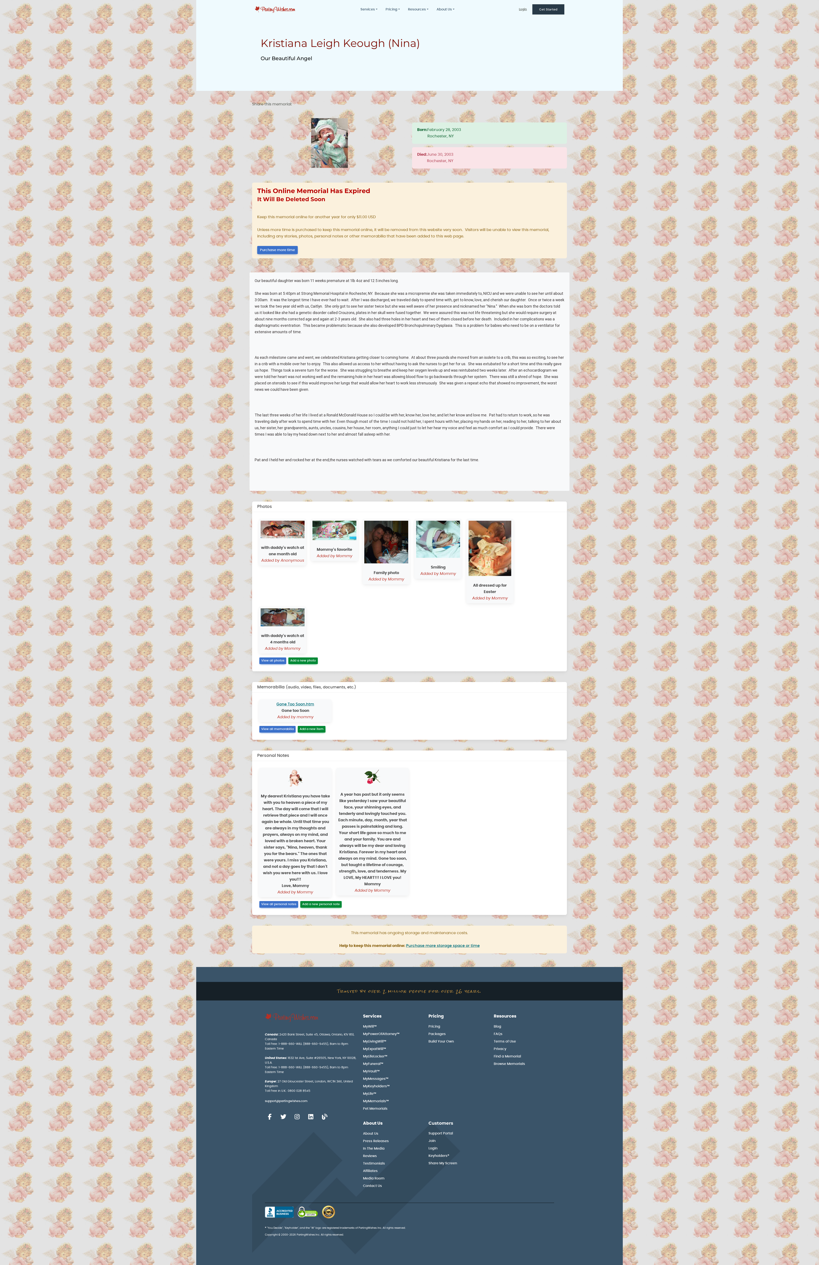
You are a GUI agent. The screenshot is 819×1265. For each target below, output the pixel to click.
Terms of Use (505, 1041)
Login (523, 9)
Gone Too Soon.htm (295, 704)
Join (432, 1141)
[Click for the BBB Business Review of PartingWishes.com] (279, 1212)
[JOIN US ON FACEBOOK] (269, 1117)
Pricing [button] (391, 9)
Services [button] (367, 9)
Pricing (436, 1016)
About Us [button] (444, 9)
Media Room (374, 1178)
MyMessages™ (375, 1078)
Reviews (370, 1156)
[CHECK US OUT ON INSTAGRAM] (297, 1117)
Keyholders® (438, 1155)
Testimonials (374, 1163)
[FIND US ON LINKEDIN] (310, 1117)
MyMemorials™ (376, 1101)
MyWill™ (370, 1026)
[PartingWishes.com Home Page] (275, 9)
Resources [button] (417, 9)
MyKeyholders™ (376, 1086)
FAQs (498, 1034)
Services (372, 1016)
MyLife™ (369, 1093)
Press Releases (376, 1141)
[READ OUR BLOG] (324, 1117)
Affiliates (370, 1171)
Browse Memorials (509, 1064)
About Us (373, 1123)
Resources (505, 1016)
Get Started (548, 9)
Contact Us (372, 1186)
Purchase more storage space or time (443, 946)
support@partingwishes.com (286, 1101)
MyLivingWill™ (374, 1041)
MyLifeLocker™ (375, 1056)
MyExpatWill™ (374, 1049)
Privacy (500, 1049)
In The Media (374, 1148)
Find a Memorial (507, 1056)
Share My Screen (442, 1163)
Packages (437, 1034)
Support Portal (440, 1133)
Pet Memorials (375, 1108)
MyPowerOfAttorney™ (381, 1034)
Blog (497, 1026)
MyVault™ (371, 1071)
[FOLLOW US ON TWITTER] (283, 1117)
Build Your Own (441, 1041)
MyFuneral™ (373, 1064)
